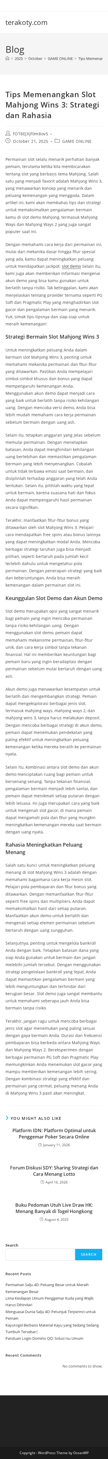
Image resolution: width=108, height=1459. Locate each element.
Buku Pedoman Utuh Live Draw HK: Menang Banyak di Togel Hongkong (54, 1208)
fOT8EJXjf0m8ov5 (30, 133)
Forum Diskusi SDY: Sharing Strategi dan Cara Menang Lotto (54, 1171)
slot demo (71, 266)
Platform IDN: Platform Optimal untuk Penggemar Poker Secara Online (54, 1133)
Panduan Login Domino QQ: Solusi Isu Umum (44, 1338)
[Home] (7, 58)
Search (11, 1245)
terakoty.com (26, 22)
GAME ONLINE (77, 141)
